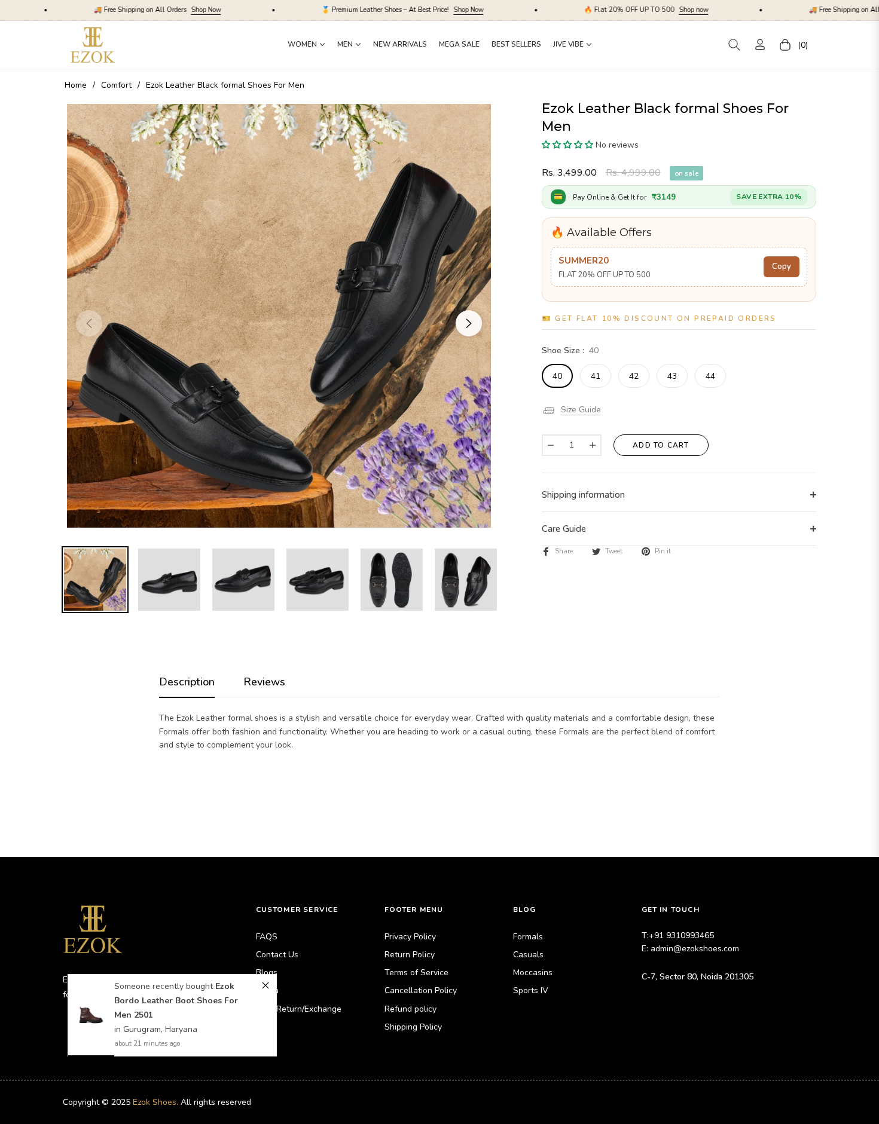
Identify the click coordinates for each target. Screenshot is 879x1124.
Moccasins (533, 972)
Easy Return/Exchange (298, 1009)
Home (76, 85)
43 (672, 376)
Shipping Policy (413, 1027)
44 (710, 376)
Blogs (266, 972)
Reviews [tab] (264, 682)
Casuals (528, 954)
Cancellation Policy (420, 990)
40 (557, 376)
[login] (760, 44)
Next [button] (469, 323)
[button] (734, 45)
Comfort (116, 85)
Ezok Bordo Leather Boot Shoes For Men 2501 (176, 1001)
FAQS (266, 936)
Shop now (611, 9)
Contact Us (277, 954)
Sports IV (530, 990)
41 (595, 376)
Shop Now (124, 9)
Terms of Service (416, 972)
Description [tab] (187, 682)
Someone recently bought (164, 986)
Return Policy (409, 954)
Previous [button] (89, 323)
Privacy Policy (410, 936)
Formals (528, 936)
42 (634, 376)
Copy (781, 266)
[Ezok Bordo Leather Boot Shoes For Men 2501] (91, 1015)
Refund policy (410, 1009)
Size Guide (581, 409)
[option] (279, 316)
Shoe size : (570, 350)
